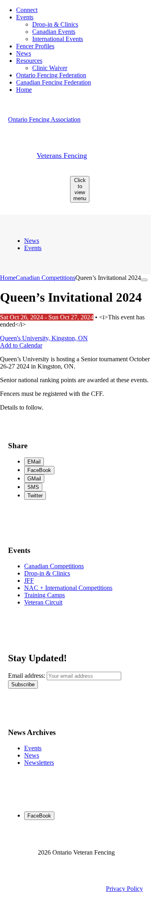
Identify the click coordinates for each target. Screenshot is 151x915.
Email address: (27, 675)
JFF (29, 580)
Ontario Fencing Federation (51, 75)
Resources (29, 60)
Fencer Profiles (35, 46)
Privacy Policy (124, 888)
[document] (75, 362)
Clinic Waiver (49, 67)
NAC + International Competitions (68, 587)
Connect (26, 9)
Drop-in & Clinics (55, 24)
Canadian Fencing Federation (53, 82)
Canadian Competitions (45, 277)
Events (24, 17)
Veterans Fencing (62, 155)
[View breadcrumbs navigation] (144, 280)
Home (24, 89)
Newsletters (39, 762)
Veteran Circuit (43, 602)
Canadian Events (53, 31)
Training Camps (44, 595)
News (23, 53)
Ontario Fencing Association (44, 119)
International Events (57, 38)
